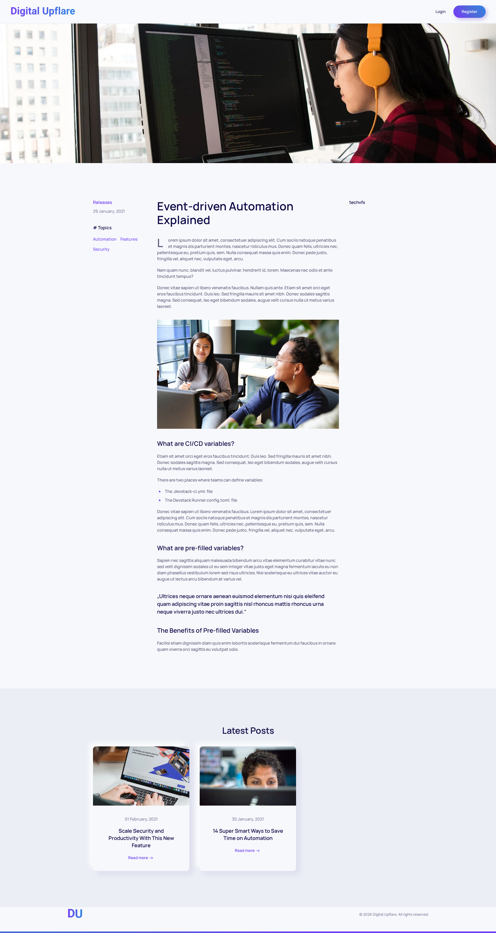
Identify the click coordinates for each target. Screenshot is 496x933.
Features (128, 239)
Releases (102, 202)
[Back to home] (42, 11)
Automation (105, 239)
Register (469, 11)
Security (101, 249)
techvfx (357, 202)
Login (441, 11)
